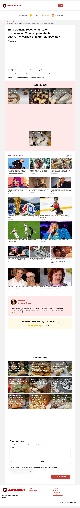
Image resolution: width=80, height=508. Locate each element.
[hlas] (29, 326)
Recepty (24, 15)
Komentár (12, 447)
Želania (47, 15)
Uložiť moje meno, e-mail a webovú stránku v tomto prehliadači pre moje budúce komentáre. (34, 467)
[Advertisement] (40, 55)
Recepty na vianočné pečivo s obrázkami (22, 21)
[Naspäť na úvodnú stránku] (12, 6)
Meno (11, 461)
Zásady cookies (32, 490)
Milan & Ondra (24, 303)
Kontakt (30, 488)
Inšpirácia (35, 15)
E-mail (43, 461)
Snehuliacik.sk (9, 21)
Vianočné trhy (59, 15)
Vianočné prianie (57, 495)
